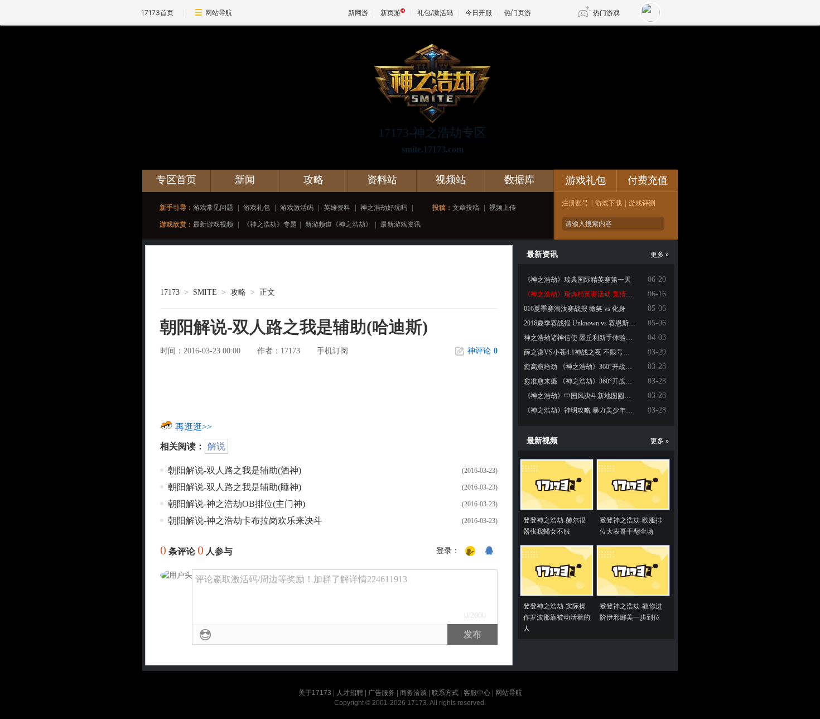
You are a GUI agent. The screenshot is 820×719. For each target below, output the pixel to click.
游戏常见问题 (213, 208)
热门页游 (517, 12)
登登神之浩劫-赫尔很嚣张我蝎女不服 (554, 525)
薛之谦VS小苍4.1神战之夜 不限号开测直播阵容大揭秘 (603, 352)
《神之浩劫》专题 (270, 224)
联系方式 (445, 693)
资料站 (382, 179)
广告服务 (381, 693)
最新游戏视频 (213, 224)
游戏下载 (608, 203)
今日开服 (478, 12)
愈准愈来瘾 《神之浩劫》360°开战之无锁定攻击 (594, 381)
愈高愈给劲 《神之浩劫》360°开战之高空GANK (594, 367)
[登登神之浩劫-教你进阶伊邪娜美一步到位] (633, 570)
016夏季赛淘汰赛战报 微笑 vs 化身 (574, 309)
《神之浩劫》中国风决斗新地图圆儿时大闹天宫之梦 (601, 396)
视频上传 (502, 208)
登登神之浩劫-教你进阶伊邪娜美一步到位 (631, 611)
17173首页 (157, 12)
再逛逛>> (193, 427)
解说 (216, 446)
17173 (170, 292)
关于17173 (314, 693)
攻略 (313, 179)
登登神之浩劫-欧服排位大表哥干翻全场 (631, 525)
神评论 (482, 351)
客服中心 (477, 693)
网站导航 (218, 12)
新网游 (358, 12)
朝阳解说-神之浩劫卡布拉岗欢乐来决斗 (245, 520)
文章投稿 (465, 208)
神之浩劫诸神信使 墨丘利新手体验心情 (581, 338)
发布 (472, 634)
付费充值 (648, 180)
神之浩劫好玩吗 (383, 208)
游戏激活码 (296, 208)
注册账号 (575, 203)
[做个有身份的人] (470, 551)
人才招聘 (349, 693)
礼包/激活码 (435, 12)
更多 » (659, 254)
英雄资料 (337, 208)
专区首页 (176, 179)
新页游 (390, 12)
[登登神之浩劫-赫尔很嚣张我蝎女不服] (557, 484)
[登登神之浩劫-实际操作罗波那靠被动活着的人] (557, 570)
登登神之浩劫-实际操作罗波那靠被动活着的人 (556, 617)
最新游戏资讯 (400, 224)
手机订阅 (332, 351)
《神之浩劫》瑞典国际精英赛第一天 (577, 280)
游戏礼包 (256, 208)
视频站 (451, 179)
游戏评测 (642, 203)
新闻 (245, 179)
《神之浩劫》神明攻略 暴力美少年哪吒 (581, 410)
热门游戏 (606, 12)
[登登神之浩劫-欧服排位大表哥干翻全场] (633, 484)
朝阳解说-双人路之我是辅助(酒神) (234, 470)
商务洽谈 (413, 693)
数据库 (519, 179)
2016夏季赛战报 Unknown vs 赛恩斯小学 (583, 323)
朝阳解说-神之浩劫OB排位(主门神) (236, 504)
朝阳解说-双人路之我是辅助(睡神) (234, 487)
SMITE (205, 292)
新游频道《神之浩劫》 (338, 224)
